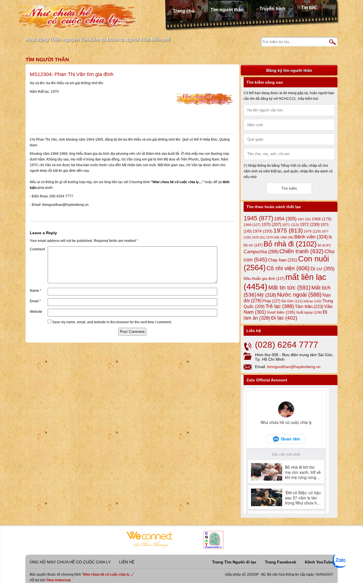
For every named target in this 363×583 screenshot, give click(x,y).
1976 (312, 231)
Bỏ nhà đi (290, 244)
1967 (304, 219)
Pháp (271, 301)
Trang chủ (184, 11)
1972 (310, 224)
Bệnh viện (311, 237)
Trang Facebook (280, 562)
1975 (288, 230)
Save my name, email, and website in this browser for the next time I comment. (112, 322)
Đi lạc (284, 318)
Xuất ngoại (309, 312)
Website (36, 312)
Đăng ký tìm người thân (289, 70)
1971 (290, 225)
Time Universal (58, 580)
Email (35, 301)
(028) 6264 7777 (286, 344)
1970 (271, 224)
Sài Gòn (292, 301)
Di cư (323, 268)
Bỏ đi (324, 245)
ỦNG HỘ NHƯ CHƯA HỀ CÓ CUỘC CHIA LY (70, 562)
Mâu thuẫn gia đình (264, 278)
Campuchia (261, 251)
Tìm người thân (227, 9)
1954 (285, 218)
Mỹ (266, 295)
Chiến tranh (301, 251)
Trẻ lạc (279, 306)
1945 (258, 218)
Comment (37, 249)
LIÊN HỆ (126, 562)
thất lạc (312, 301)
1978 (258, 237)
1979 (272, 237)
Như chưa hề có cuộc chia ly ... (108, 574)
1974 (263, 231)
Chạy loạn (282, 259)
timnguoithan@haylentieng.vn (293, 366)
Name (35, 291)
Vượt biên (281, 312)
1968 (322, 219)
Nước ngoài (299, 295)
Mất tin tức (289, 287)
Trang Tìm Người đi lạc (234, 562)
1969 (252, 225)
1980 (287, 237)
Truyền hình (272, 8)
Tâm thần (309, 306)
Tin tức (308, 7)
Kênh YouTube (319, 562)
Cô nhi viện (288, 268)
